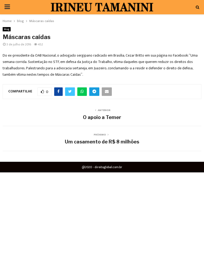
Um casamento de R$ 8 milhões (102, 141)
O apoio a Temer (102, 117)
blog (6, 29)
